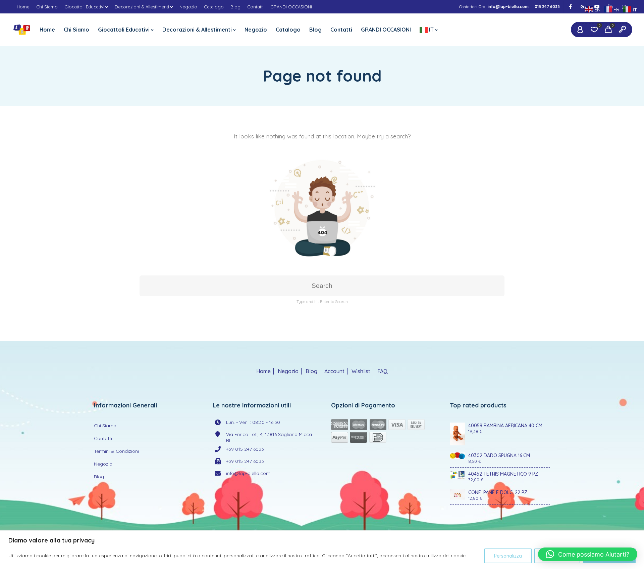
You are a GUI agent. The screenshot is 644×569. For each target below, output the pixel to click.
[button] (587, 554)
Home (23, 6)
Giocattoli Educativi (84, 6)
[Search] (622, 29)
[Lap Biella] (21, 29)
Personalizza (508, 556)
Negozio (188, 6)
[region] (322, 549)
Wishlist (361, 371)
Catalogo (214, 6)
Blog (235, 6)
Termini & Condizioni (116, 451)
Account (334, 371)
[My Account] (580, 29)
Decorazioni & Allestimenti (142, 6)
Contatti (255, 6)
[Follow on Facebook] (570, 7)
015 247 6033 (547, 6)
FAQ (382, 371)
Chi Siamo (47, 6)
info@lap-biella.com (508, 6)
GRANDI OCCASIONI (291, 6)
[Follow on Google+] (583, 7)
